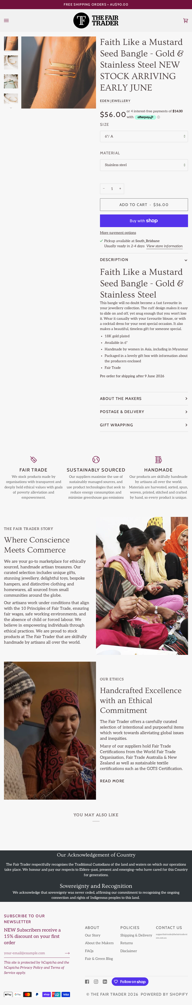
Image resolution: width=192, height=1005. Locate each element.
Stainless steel (116, 165)
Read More (112, 781)
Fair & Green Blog (99, 959)
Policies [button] (130, 927)
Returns (126, 943)
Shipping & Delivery (136, 935)
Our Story (92, 935)
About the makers (121, 398)
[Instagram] (96, 982)
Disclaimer (128, 951)
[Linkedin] (105, 982)
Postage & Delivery (122, 411)
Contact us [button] (169, 927)
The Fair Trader (109, 994)
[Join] (63, 953)
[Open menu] (11, 20)
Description (114, 259)
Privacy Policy (31, 968)
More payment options (118, 233)
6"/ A (109, 136)
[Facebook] (87, 982)
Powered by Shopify (164, 994)
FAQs (89, 951)
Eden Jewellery (115, 101)
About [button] (92, 927)
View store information (164, 246)
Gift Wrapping (116, 425)
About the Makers (99, 943)
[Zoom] (58, 72)
